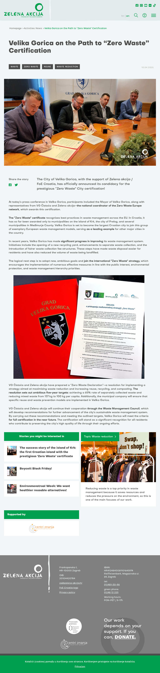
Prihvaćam (80, 666)
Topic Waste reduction (98, 436)
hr (122, 16)
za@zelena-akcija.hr (70, 583)
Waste (14, 67)
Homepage (15, 28)
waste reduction (67, 67)
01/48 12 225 (111, 593)
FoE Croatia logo (68, 588)
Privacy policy (67, 593)
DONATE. (125, 637)
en (127, 16)
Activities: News (33, 28)
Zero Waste (31, 67)
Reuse (47, 67)
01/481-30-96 (112, 585)
